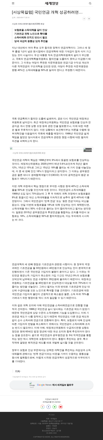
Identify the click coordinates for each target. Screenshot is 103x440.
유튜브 (61, 407)
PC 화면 (51, 414)
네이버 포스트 (55, 407)
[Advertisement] (51, 94)
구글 (43, 407)
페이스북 (49, 407)
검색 (90, 3)
